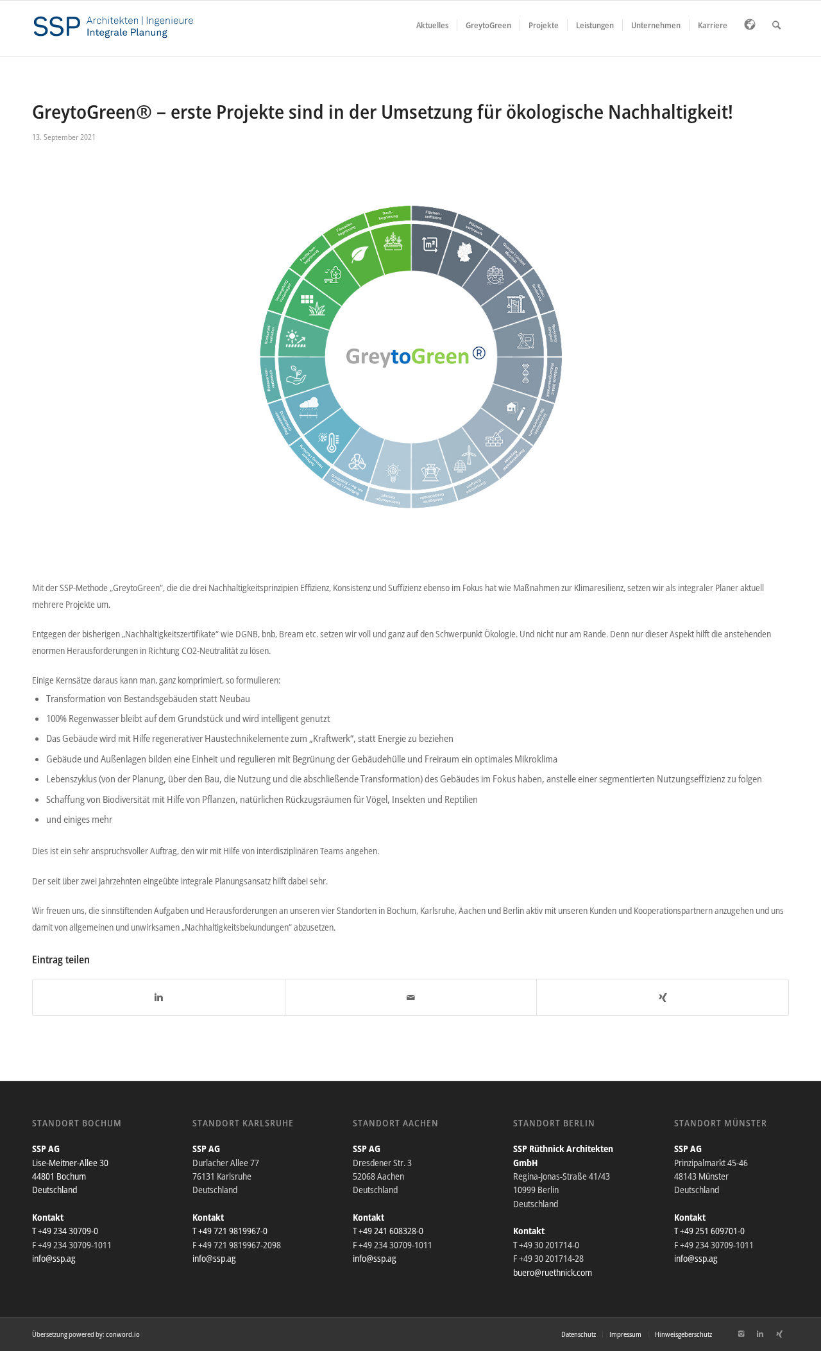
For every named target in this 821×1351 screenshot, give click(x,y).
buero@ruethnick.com (552, 1272)
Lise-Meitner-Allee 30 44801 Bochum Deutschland (70, 1176)
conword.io (123, 1334)
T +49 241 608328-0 (388, 1231)
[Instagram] (740, 1333)
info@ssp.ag (54, 1258)
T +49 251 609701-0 (709, 1231)
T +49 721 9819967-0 (229, 1231)
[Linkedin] (760, 1333)
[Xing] (779, 1333)
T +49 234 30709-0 (65, 1231)
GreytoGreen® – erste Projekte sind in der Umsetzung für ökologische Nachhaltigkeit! (382, 111)
